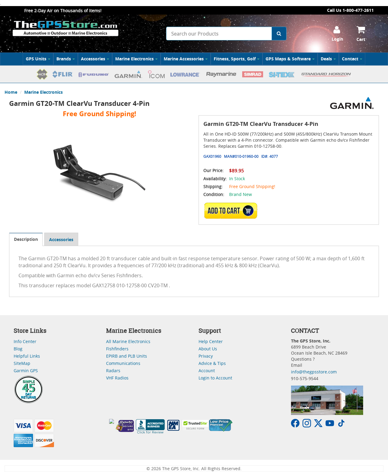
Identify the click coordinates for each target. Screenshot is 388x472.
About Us (208, 349)
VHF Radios (117, 378)
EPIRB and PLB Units (126, 356)
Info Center (25, 341)
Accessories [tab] (61, 239)
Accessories (93, 59)
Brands (63, 59)
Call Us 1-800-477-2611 (350, 10)
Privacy (206, 356)
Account (207, 370)
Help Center (211, 341)
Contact (350, 59)
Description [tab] (26, 239)
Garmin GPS (26, 370)
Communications (123, 363)
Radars (113, 370)
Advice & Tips (212, 363)
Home (11, 92)
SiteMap (22, 363)
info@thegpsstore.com (314, 372)
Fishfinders (117, 349)
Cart (360, 39)
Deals (326, 59)
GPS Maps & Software (288, 59)
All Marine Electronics (128, 341)
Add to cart (232, 210)
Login (337, 39)
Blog (18, 349)
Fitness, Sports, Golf (235, 59)
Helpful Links (27, 356)
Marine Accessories (184, 59)
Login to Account (215, 378)
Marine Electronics (134, 59)
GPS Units (36, 59)
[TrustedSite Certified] (195, 425)
